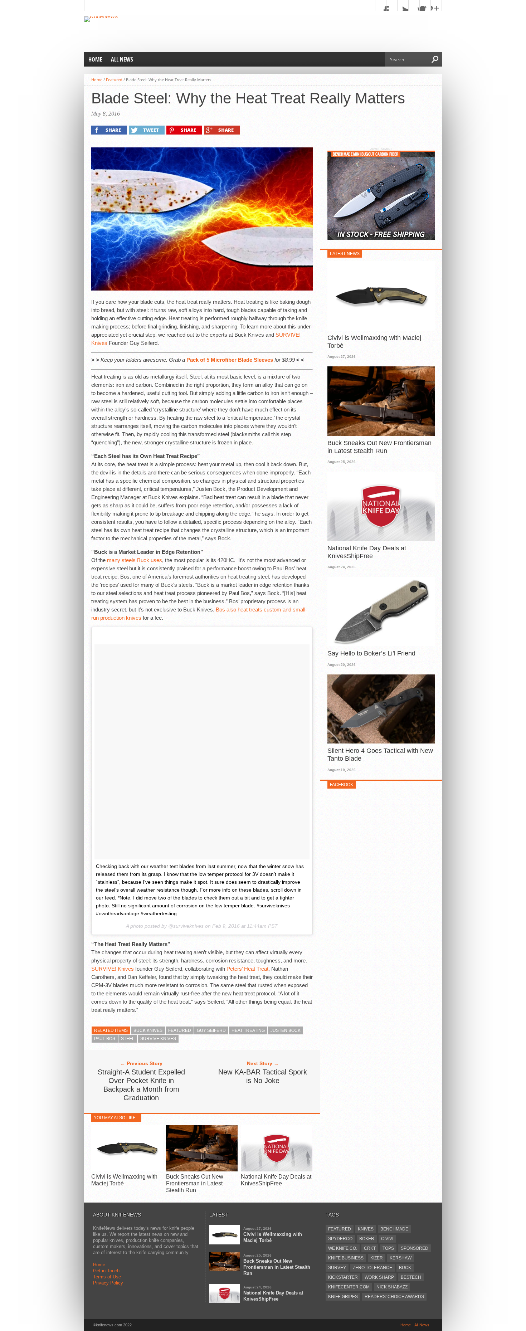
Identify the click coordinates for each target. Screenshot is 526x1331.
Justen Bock (286, 1030)
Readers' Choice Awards (394, 1296)
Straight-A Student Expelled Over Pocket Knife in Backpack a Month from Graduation (141, 1085)
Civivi (387, 1238)
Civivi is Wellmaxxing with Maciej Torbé (374, 341)
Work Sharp (379, 1277)
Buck (405, 1267)
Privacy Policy (108, 1283)
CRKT (370, 1248)
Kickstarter (343, 1277)
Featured (114, 79)
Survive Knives (158, 1038)
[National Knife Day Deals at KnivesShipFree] (276, 1169)
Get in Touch (106, 1270)
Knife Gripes (343, 1296)
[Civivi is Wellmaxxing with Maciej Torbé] (127, 1169)
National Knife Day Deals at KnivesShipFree (366, 552)
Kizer (376, 1258)
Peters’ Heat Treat (247, 969)
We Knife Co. (342, 1248)
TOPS (388, 1248)
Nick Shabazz (392, 1286)
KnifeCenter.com (349, 1286)
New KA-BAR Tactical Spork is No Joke (262, 1076)
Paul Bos (104, 1038)
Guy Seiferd (211, 1030)
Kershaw (400, 1258)
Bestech (411, 1277)
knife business (346, 1258)
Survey (337, 1267)
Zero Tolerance (372, 1267)
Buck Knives (147, 1030)
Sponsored (414, 1248)
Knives (366, 1229)
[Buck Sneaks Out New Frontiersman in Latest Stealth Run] (202, 1169)
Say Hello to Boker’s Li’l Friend (371, 653)
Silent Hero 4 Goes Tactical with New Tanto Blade (380, 754)
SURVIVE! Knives (112, 969)
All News (122, 59)
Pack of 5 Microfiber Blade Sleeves (229, 360)
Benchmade (394, 1229)
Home (95, 59)
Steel (128, 1038)
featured (179, 1030)
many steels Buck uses (134, 560)
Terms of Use (107, 1276)
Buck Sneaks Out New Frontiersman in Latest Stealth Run (194, 1183)
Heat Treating (248, 1030)
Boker (366, 1238)
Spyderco (340, 1238)
